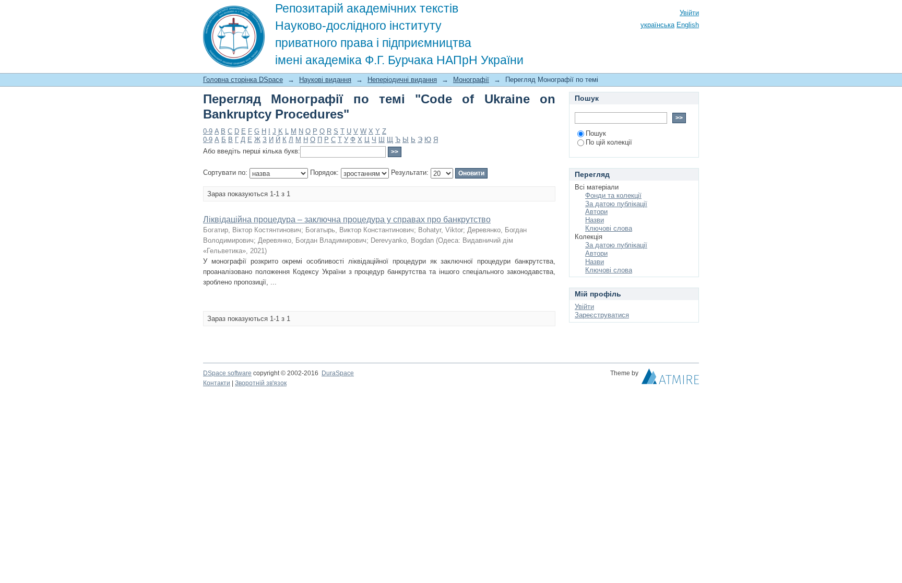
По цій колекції (609, 142)
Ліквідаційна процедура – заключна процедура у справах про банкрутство (347, 219)
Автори (596, 212)
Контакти (216, 383)
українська (657, 25)
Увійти (689, 13)
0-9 (207, 131)
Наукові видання (325, 80)
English (687, 25)
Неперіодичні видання (402, 80)
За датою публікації (616, 204)
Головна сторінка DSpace (243, 80)
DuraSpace (338, 373)
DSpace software (227, 373)
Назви (594, 220)
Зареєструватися (602, 315)
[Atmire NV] (670, 379)
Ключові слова (608, 228)
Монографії (471, 80)
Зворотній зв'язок (261, 383)
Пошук (596, 133)
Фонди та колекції (613, 195)
